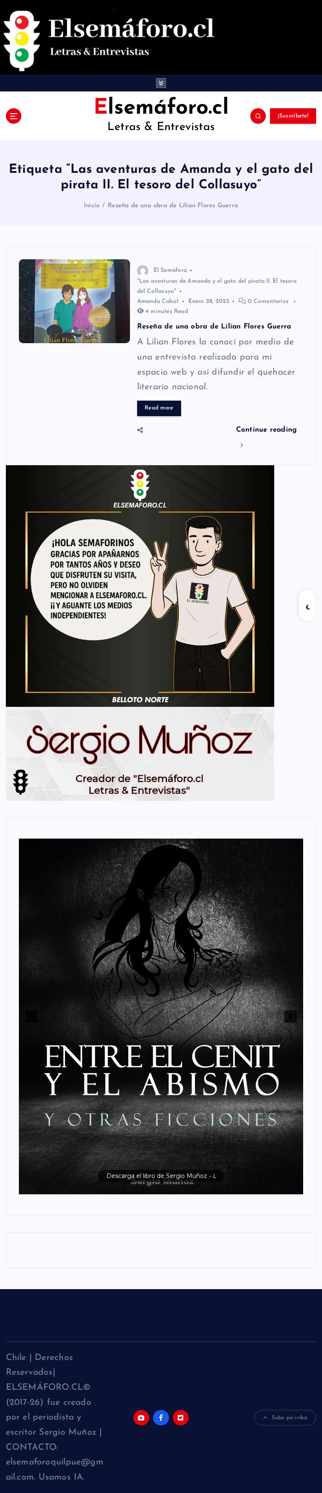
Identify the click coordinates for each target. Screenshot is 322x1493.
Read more (159, 408)
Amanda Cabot (158, 301)
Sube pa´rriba (290, 1417)
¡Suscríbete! (293, 116)
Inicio (91, 206)
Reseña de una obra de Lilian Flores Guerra (173, 206)
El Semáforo (170, 270)
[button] (161, 1017)
